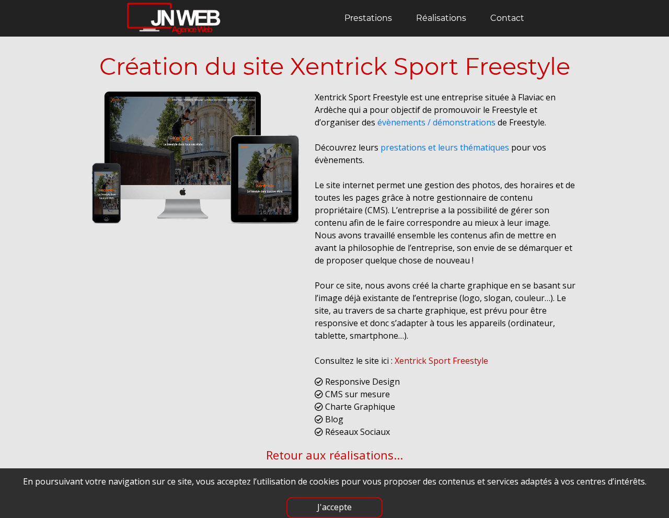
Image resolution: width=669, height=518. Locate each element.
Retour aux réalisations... (334, 455)
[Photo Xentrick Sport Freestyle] (195, 161)
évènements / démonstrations (436, 122)
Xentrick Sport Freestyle (441, 360)
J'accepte (334, 507)
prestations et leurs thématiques (444, 147)
